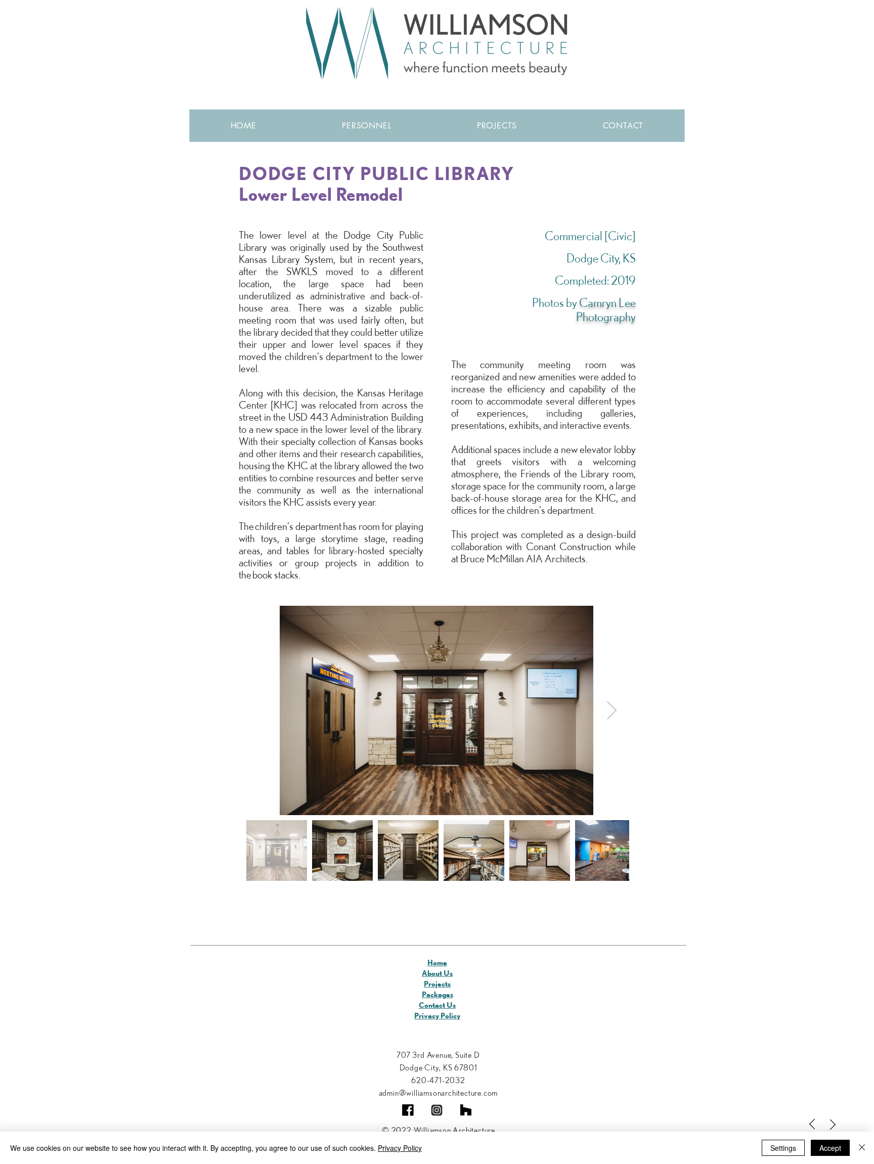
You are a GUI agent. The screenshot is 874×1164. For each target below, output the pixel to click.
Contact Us (437, 1004)
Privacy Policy (437, 1015)
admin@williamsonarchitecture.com (438, 1093)
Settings (783, 1148)
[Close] (862, 1148)
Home (437, 962)
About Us (437, 972)
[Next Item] (612, 711)
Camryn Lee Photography (606, 309)
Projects (437, 983)
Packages (437, 994)
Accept (830, 1148)
